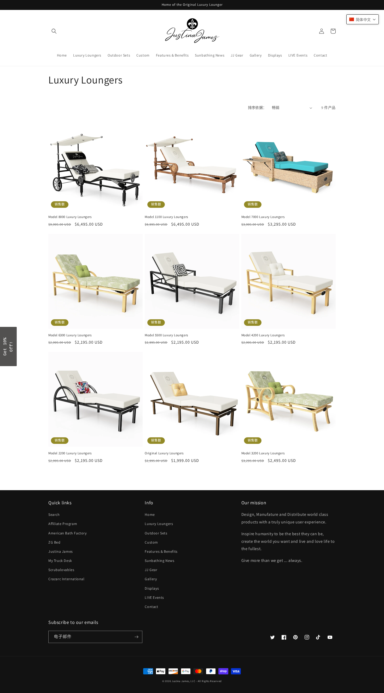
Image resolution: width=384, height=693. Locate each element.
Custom (151, 542)
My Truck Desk (60, 560)
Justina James (60, 551)
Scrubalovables (61, 569)
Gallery (151, 579)
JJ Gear (151, 569)
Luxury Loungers (159, 523)
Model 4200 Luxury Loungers (263, 335)
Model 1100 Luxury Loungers (166, 217)
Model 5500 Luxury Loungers (166, 335)
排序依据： (257, 107)
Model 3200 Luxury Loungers (263, 453)
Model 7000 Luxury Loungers (263, 217)
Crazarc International (66, 579)
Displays (152, 588)
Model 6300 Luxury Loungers (70, 335)
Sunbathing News (159, 560)
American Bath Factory (67, 533)
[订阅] (136, 637)
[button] (54, 31)
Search (54, 514)
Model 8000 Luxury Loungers (70, 217)
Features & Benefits (161, 551)
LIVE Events (154, 597)
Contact (151, 606)
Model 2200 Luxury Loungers (70, 453)
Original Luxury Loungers (164, 453)
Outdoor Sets (156, 533)
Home (150, 514)
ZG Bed (54, 542)
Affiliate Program (62, 523)
